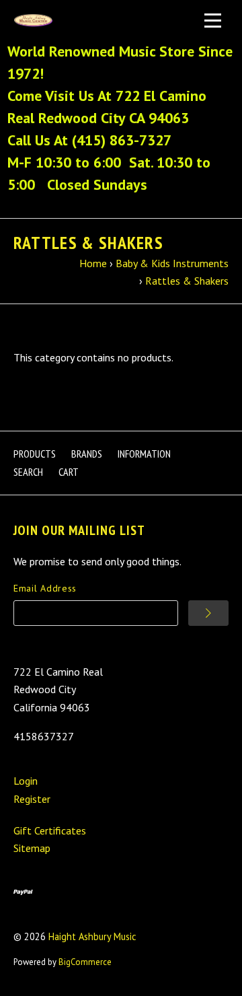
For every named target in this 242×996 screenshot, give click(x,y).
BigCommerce (85, 962)
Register (31, 799)
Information (144, 453)
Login (25, 780)
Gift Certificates (49, 830)
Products (34, 453)
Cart (68, 471)
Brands (86, 453)
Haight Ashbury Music (92, 936)
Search (28, 471)
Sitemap (31, 848)
